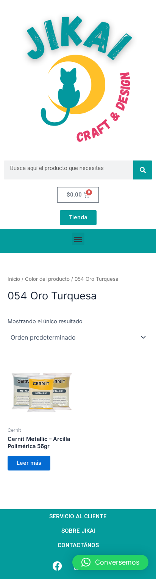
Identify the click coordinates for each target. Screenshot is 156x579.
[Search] (142, 169)
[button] (78, 239)
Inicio (14, 279)
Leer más (29, 462)
